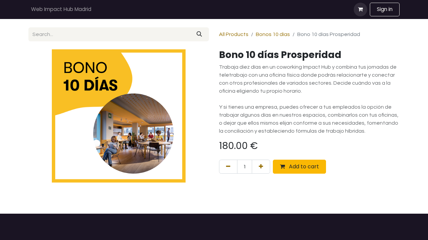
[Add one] (261, 167)
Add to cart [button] (303, 166)
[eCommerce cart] (360, 9)
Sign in (385, 9)
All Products (233, 34)
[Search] (199, 34)
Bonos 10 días (273, 34)
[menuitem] (61, 9)
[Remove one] (228, 167)
